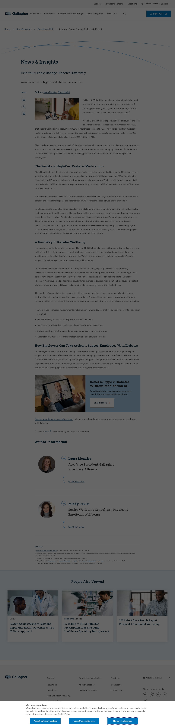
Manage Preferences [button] (122, 720)
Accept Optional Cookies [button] (45, 720)
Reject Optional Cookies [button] (84, 720)
